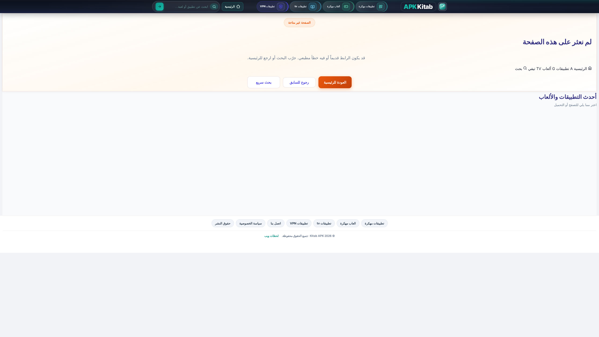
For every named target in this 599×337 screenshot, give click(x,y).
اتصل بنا (276, 223)
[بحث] (160, 7)
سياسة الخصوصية (250, 223)
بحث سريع (263, 82)
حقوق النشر (222, 223)
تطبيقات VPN (299, 223)
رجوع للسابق (299, 82)
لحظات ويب (271, 236)
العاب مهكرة (348, 223)
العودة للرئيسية (335, 82)
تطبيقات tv (324, 223)
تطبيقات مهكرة (374, 223)
